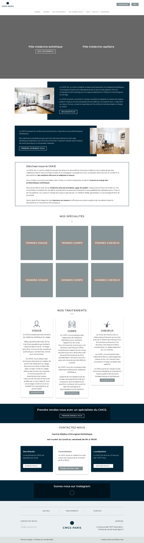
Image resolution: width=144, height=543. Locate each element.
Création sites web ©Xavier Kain (112, 539)
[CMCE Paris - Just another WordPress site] (7, 4)
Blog (88, 12)
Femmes (37, 12)
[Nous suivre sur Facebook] (22, 529)
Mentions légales (27, 539)
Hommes (46, 12)
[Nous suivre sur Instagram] (72, 492)
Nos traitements (59, 12)
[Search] (142, 4)
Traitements (72, 511)
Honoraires (105, 12)
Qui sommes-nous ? (76, 12)
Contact (95, 12)
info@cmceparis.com (29, 527)
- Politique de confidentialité (43, 539)
